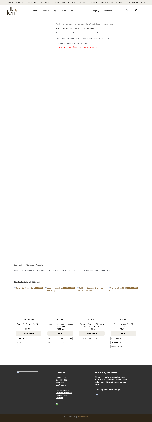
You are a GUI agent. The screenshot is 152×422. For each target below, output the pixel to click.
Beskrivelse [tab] (18, 265)
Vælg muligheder (28, 333)
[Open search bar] (127, 10)
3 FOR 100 (81, 11)
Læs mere (60, 333)
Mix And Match (68, 24)
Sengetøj (95, 11)
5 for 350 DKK (67, 11)
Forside (58, 24)
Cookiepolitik (82, 417)
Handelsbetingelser (62, 390)
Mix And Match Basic (82, 24)
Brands (44, 11)
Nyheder (34, 11)
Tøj (54, 11)
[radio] (19, 338)
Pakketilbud (107, 11)
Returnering (60, 398)
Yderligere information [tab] (35, 265)
